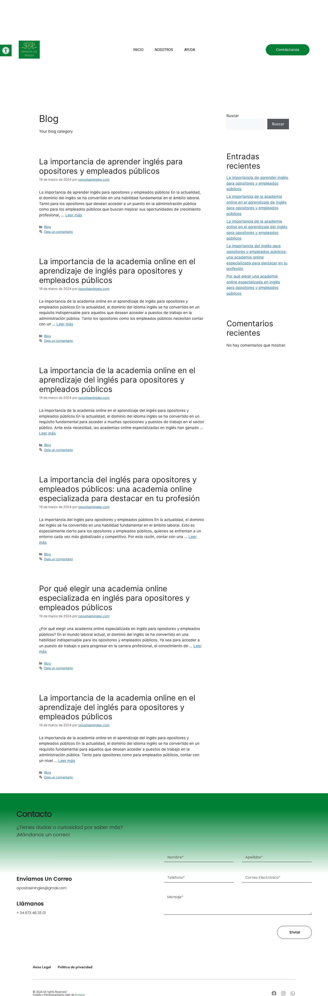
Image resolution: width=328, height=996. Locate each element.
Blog (47, 227)
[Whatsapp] (292, 993)
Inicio (138, 50)
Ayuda (189, 50)
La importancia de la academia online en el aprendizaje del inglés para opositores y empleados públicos (117, 380)
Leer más (73, 215)
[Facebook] (274, 993)
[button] (6, 50)
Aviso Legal (42, 967)
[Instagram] (283, 993)
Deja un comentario (58, 232)
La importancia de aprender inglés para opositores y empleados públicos (111, 166)
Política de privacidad (75, 967)
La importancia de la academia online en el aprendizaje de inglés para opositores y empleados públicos (117, 271)
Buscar (232, 115)
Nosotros (164, 50)
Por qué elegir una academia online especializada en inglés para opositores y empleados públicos (114, 598)
